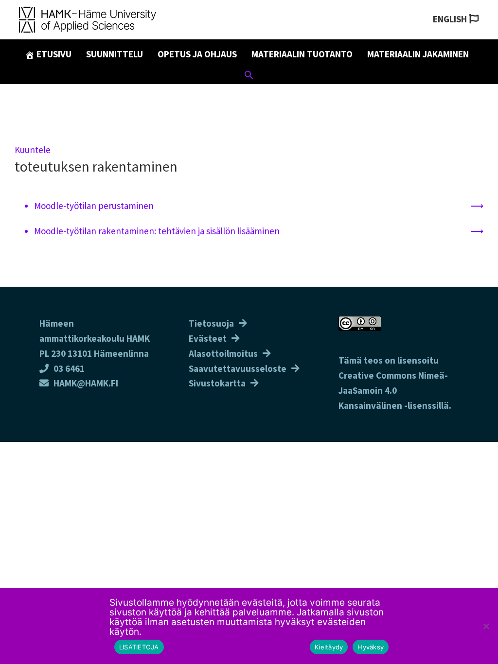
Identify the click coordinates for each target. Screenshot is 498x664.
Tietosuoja (211, 323)
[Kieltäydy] (486, 626)
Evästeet (208, 338)
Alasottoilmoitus (223, 353)
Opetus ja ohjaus (197, 54)
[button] (249, 76)
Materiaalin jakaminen (418, 54)
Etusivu (53, 54)
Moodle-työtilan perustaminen (94, 205)
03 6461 (69, 368)
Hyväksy (370, 647)
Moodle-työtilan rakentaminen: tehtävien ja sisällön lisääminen (157, 231)
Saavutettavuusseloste (237, 368)
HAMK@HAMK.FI (85, 383)
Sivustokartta (217, 383)
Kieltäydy (329, 647)
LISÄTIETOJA (139, 647)
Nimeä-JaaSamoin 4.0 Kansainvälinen (393, 390)
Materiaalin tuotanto (302, 54)
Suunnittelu (114, 54)
